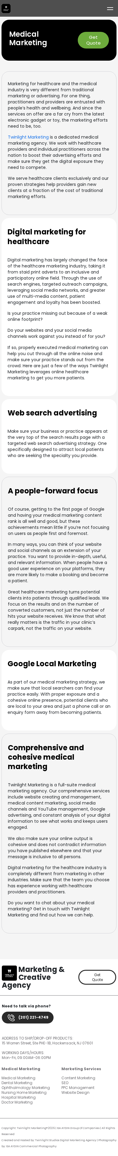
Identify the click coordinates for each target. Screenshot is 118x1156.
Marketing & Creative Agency (33, 977)
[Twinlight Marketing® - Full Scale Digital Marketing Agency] (6, 8)
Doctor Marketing (17, 1102)
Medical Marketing (18, 1077)
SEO (64, 1082)
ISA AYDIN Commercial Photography (31, 1146)
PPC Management (77, 1087)
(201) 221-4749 (33, 1017)
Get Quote (93, 40)
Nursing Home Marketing (24, 1092)
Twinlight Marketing (28, 137)
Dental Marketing (17, 1082)
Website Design (75, 1092)
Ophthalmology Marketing (26, 1087)
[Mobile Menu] (109, 8)
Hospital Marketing (19, 1097)
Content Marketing (78, 1077)
